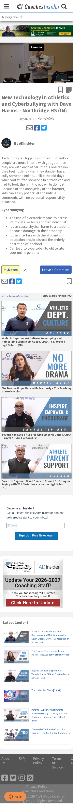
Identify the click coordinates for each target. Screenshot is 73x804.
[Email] (29, 128)
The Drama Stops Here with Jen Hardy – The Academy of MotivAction (36, 390)
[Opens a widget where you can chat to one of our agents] (15, 797)
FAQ (22, 758)
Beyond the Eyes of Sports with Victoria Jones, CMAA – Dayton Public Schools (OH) (36, 436)
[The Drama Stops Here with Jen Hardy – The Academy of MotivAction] (36, 368)
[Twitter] (44, 128)
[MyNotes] (69, 90)
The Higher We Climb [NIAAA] (46, 690)
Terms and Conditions (36, 791)
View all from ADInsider (56, 296)
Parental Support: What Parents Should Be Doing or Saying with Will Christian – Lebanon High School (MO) (35, 484)
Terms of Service (57, 762)
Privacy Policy (38, 760)
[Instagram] (21, 778)
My (11, 269)
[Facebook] (37, 128)
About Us (6, 760)
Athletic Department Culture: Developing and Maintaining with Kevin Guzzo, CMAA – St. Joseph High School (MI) (33, 342)
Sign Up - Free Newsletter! (36, 535)
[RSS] (30, 778)
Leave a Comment (56, 269)
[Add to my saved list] (62, 90)
